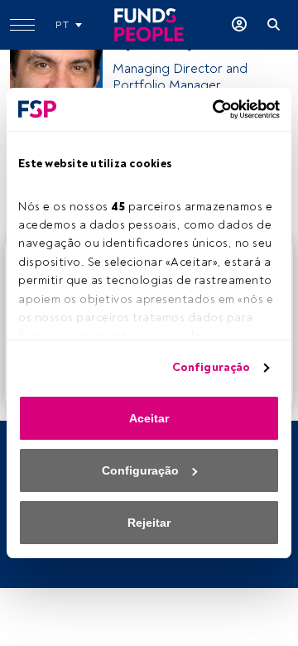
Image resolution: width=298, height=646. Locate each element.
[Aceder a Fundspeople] (239, 24)
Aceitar (149, 418)
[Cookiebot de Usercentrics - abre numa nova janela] (211, 109)
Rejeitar (149, 522)
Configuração (211, 367)
